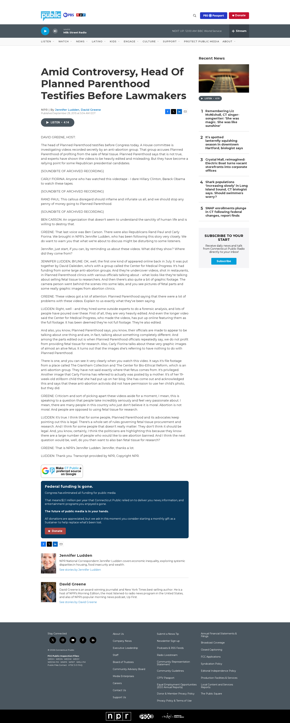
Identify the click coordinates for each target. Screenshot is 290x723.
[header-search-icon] (194, 15)
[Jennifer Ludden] (48, 563)
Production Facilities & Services (219, 678)
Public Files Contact (57, 665)
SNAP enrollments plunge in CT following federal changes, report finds (225, 212)
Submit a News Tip (168, 634)
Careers (117, 683)
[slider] (60, 31)
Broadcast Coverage (213, 642)
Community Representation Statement (173, 663)
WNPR (63, 662)
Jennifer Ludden (67, 109)
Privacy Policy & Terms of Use (174, 701)
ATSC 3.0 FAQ (75, 665)
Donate (240, 15)
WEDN (59, 659)
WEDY (76, 659)
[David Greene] (48, 592)
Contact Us (119, 690)
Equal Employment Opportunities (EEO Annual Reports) (177, 686)
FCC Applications (211, 657)
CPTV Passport (165, 678)
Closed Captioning (211, 650)
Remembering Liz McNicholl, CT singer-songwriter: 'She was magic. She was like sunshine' (222, 118)
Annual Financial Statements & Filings (219, 635)
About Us (118, 634)
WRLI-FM (81, 662)
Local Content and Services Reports (217, 686)
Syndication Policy (211, 664)
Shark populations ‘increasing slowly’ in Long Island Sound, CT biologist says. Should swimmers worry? (226, 189)
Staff (115, 655)
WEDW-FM (53, 662)
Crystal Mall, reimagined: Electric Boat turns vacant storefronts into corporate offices (226, 165)
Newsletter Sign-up (168, 641)
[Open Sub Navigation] (53, 41)
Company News (122, 641)
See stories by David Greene (78, 602)
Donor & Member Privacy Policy (176, 693)
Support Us (119, 697)
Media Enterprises (123, 676)
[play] (45, 31)
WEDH (51, 659)
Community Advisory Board (129, 669)
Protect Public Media (201, 41)
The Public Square (211, 693)
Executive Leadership (125, 648)
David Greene (91, 109)
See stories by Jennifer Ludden (80, 569)
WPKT (72, 662)
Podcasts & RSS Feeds (170, 648)
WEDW (67, 659)
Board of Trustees (123, 662)
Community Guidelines (170, 671)
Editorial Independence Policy (218, 671)
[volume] (55, 31)
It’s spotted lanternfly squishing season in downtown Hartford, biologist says (224, 143)
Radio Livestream (167, 655)
